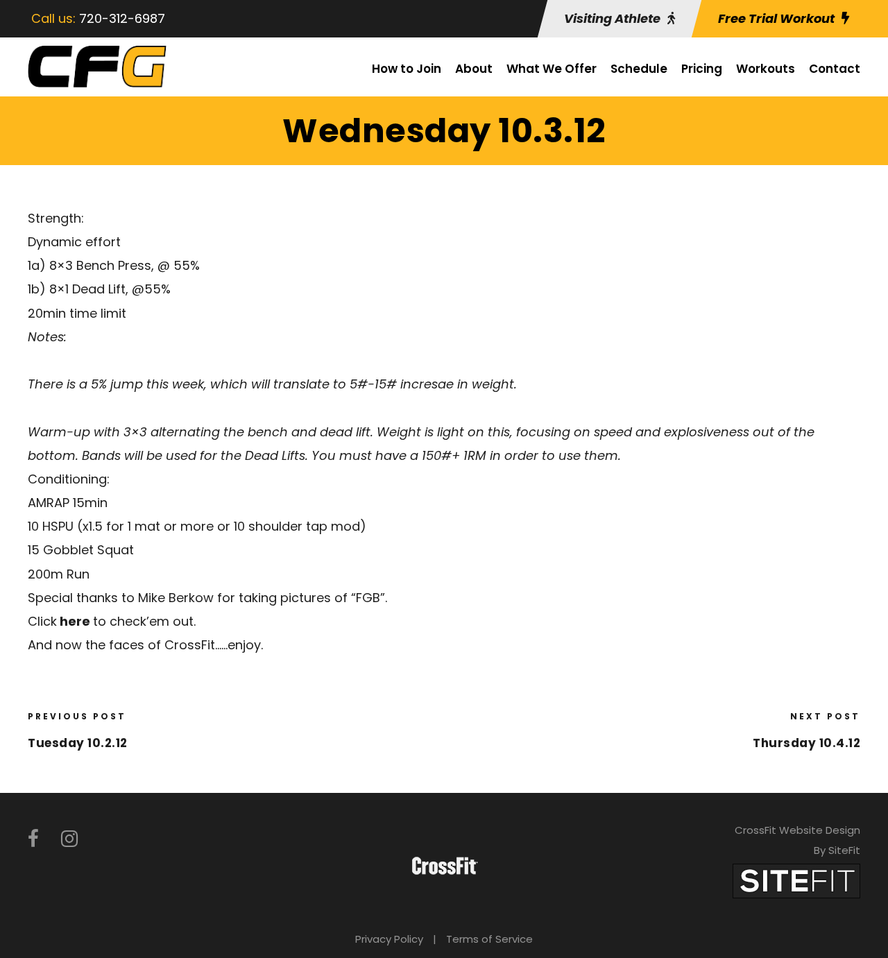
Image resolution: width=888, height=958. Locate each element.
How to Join (406, 68)
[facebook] (33, 839)
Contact (834, 68)
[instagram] (69, 839)
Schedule (638, 68)
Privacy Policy (389, 939)
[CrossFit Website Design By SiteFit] (796, 880)
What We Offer (551, 68)
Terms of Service (489, 939)
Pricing (701, 68)
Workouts (765, 68)
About (474, 68)
